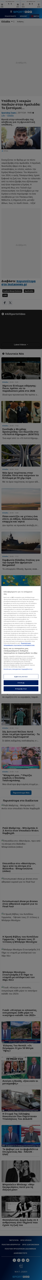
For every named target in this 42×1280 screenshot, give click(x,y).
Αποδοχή (21, 683)
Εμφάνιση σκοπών (21, 676)
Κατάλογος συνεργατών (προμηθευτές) (18, 669)
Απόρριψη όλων (21, 689)
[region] (21, 640)
